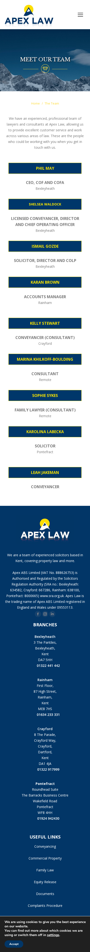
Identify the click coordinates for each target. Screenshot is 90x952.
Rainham (45, 679)
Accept (13, 944)
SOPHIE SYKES (45, 395)
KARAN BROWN (45, 282)
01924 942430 (48, 818)
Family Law (45, 870)
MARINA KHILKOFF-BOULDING (45, 359)
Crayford (45, 728)
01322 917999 (48, 769)
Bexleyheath (45, 636)
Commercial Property (45, 858)
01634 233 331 (48, 714)
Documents (45, 893)
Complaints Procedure (45, 905)
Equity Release (45, 882)
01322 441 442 (48, 665)
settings (53, 935)
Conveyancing (45, 846)
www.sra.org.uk (52, 595)
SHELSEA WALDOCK (45, 204)
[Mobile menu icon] (80, 15)
